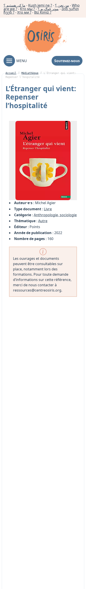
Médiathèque (29, 73)
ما (14, 5)
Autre (42, 220)
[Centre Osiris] (45, 37)
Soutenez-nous (67, 60)
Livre (48, 209)
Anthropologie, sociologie (55, 214)
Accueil (11, 73)
